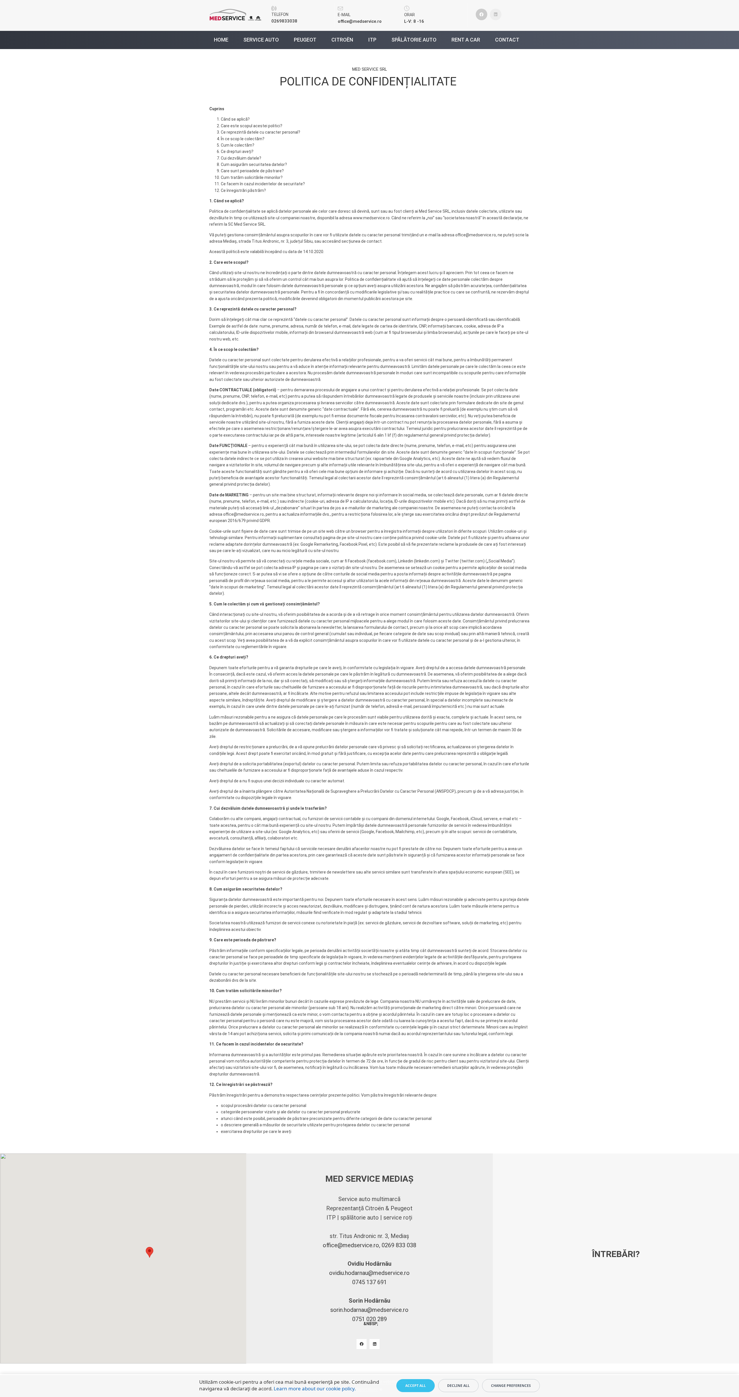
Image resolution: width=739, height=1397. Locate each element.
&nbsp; (370, 1323)
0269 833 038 (399, 1245)
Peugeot (305, 40)
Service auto (261, 40)
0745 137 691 (369, 1282)
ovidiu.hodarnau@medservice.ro (369, 1272)
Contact (507, 40)
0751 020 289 (369, 1319)
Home (221, 40)
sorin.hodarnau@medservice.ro (369, 1309)
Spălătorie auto (413, 40)
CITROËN (342, 40)
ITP (372, 40)
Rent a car (465, 40)
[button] (149, 1252)
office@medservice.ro (475, 235)
